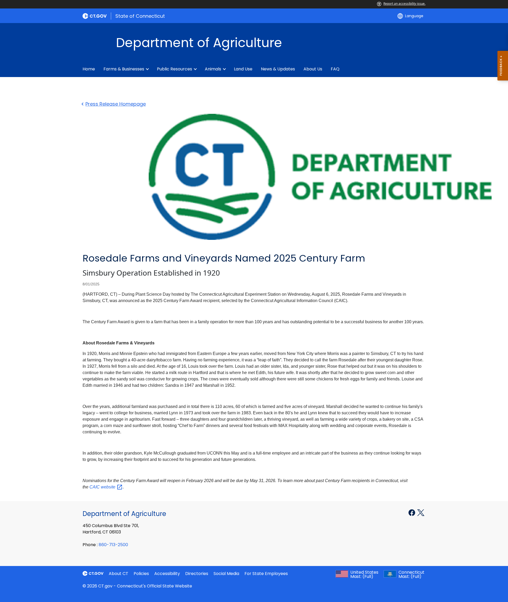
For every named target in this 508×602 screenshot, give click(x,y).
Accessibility (167, 573)
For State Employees (266, 573)
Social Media (226, 573)
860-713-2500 (113, 545)
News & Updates (278, 69)
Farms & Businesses (123, 69)
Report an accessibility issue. (404, 3)
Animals (213, 69)
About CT (118, 573)
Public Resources (174, 69)
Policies (141, 573)
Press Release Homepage (115, 104)
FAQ (335, 69)
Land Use (243, 69)
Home (89, 69)
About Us (312, 69)
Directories (196, 573)
